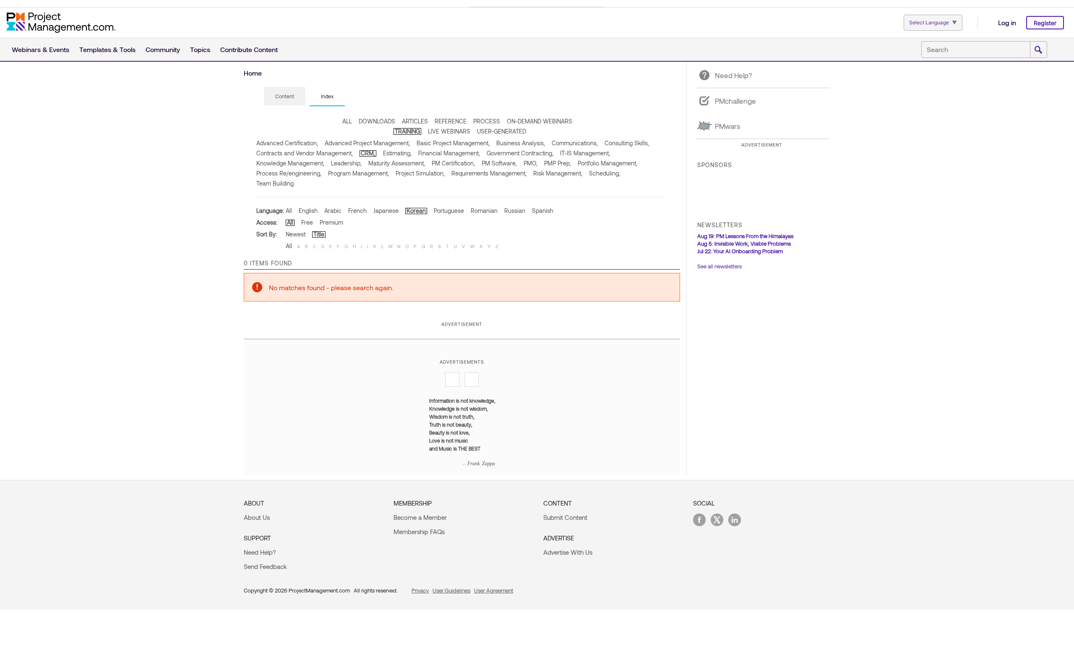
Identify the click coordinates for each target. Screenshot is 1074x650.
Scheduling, (604, 173)
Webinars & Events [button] (40, 49)
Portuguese (449, 210)
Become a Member (420, 517)
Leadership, (346, 163)
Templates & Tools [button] (107, 49)
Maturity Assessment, (396, 163)
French (357, 210)
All (289, 210)
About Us (257, 517)
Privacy (420, 590)
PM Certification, (453, 163)
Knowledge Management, (290, 163)
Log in (1007, 22)
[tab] (284, 96)
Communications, (575, 143)
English (308, 210)
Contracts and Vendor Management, (304, 153)
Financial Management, (449, 153)
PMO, (530, 163)
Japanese (386, 210)
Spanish (542, 210)
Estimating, (397, 153)
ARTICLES (415, 121)
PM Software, (499, 163)
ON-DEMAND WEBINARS (539, 121)
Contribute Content (249, 49)
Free (307, 222)
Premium (331, 222)
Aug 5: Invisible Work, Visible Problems (744, 243)
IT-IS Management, (585, 153)
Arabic (332, 210)
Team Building (275, 183)
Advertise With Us (567, 552)
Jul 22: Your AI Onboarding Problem (740, 251)
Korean (416, 210)
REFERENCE (451, 121)
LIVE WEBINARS (449, 131)
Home (253, 73)
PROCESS (486, 121)
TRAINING (407, 131)
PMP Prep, (557, 163)
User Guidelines (451, 590)
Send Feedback (265, 566)
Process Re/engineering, (288, 173)
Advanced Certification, (287, 143)
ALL (347, 121)
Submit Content (565, 517)
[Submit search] (1038, 50)
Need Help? (260, 552)
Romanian (484, 210)
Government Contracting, (520, 153)
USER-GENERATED (501, 131)
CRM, (368, 153)
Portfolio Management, (607, 163)
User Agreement (493, 590)
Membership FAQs (419, 531)
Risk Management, (557, 173)
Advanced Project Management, (367, 143)
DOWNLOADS (377, 121)
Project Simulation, (420, 173)
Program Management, (358, 173)
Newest (295, 234)
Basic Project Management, (453, 143)
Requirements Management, (489, 173)
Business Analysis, (520, 143)
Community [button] (163, 49)
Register (1045, 22)
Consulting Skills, (627, 143)
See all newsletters (719, 266)
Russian (514, 210)
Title (318, 234)
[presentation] (284, 96)
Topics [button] (200, 49)
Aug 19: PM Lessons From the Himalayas (745, 236)
